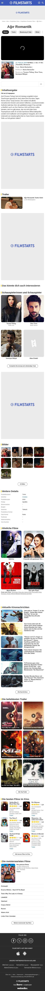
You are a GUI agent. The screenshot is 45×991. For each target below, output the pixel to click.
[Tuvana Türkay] (11, 308)
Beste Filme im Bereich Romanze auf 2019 (19, 593)
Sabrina (11, 559)
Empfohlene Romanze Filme (28, 21)
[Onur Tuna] (34, 308)
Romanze (27, 64)
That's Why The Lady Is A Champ (11, 893)
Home (3, 21)
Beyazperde (35, 965)
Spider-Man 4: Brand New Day (14, 803)
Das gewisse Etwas (23, 864)
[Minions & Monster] (26, 837)
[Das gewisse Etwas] (8, 873)
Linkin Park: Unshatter (8, 916)
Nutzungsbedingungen (31, 974)
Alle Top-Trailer (22, 792)
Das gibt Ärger (34, 590)
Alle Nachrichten (23, 692)
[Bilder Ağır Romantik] (6, 452)
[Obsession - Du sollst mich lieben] (26, 822)
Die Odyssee (36, 802)
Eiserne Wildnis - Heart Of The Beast (13, 890)
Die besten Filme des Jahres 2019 (21, 592)
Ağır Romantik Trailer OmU (33, 198)
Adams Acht (5, 912)
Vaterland (4, 901)
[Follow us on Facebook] (14, 940)
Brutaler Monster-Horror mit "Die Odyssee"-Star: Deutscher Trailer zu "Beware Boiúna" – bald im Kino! (34, 678)
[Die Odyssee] (26, 806)
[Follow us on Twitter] (19, 940)
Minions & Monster (38, 834)
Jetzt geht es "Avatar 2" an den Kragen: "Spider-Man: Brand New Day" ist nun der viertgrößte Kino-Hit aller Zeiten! (34, 614)
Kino (8, 21)
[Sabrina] (11, 544)
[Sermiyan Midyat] (11, 343)
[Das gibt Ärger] (34, 575)
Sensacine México (30, 967)
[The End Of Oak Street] (4, 837)
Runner (3, 908)
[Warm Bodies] (11, 575)
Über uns (8, 974)
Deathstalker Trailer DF (33, 756)
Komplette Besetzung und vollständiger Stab (22, 366)
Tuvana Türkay (28, 72)
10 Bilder (22, 484)
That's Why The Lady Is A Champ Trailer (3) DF (12, 727)
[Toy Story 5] (4, 822)
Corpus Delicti (5, 905)
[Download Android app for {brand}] (26, 953)
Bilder (5, 444)
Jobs (13, 974)
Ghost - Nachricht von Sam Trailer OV (34, 785)
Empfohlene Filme (14, 21)
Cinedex (24, 497)
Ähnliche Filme (10, 528)
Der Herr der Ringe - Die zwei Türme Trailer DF (12, 785)
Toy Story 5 (13, 818)
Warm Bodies (11, 590)
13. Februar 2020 (21, 62)
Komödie (19, 64)
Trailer (5, 194)
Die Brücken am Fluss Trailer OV (33, 727)
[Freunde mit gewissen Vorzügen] (34, 544)
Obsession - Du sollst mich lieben (37, 818)
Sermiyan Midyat (21, 74)
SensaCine (20, 965)
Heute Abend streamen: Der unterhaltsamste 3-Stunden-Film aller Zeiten (33, 651)
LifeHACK (4, 897)
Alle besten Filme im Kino (22, 854)
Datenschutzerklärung (17, 976)
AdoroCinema (9, 967)
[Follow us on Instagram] (25, 940)
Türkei (24, 494)
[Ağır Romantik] (7, 70)
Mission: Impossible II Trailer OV (11, 756)
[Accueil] (21, 2)
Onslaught (4, 886)
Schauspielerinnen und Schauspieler (22, 292)
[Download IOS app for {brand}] (19, 953)
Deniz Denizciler (26, 67)
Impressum (20, 974)
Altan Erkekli (34, 358)
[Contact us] (31, 940)
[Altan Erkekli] (34, 343)
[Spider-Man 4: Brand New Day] (4, 806)
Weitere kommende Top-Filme (22, 923)
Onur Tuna (38, 72)
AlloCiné (5, 965)
